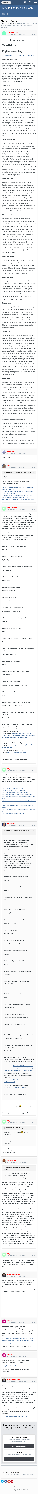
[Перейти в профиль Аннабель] (4, 452)
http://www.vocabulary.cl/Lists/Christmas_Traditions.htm (18, 55)
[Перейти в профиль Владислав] (4, 824)
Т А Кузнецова (10, 23)
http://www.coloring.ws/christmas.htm (13, 813)
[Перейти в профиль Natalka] (4, 1321)
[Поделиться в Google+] (8, 1481)
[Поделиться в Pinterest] (11, 1481)
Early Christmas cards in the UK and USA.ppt (15, 1416)
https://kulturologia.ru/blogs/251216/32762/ (15, 1366)
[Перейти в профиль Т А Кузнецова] (4, 33)
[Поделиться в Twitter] (2, 1481)
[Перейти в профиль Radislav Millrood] (4, 1161)
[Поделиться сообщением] (34, 34)
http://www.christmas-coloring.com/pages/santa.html (17, 794)
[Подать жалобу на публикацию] (32, 34)
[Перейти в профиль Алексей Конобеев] (4, 1275)
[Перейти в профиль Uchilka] (4, 466)
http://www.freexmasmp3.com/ (16, 752)
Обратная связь (19, 1487)
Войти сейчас (19, 1459)
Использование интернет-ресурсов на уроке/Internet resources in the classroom (19, 25)
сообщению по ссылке (16, 1289)
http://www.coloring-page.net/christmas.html (15, 792)
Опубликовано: (17, 34)
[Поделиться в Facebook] (5, 1481)
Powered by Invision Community (19, 1491)
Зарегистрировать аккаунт (19, 1446)
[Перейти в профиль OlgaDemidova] (4, 509)
